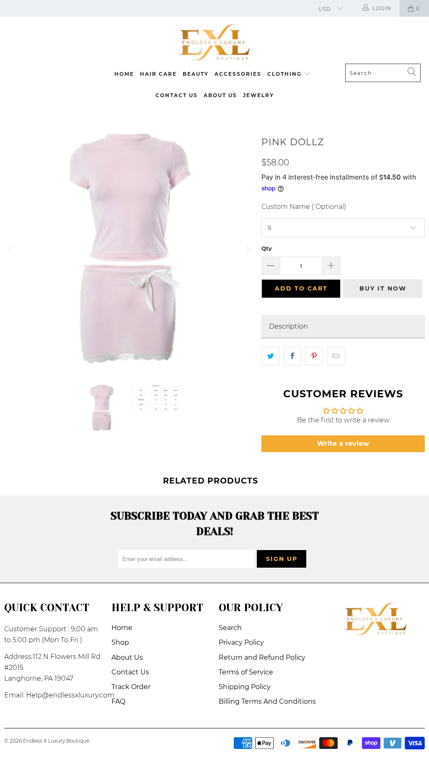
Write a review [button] (343, 444)
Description (288, 326)
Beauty (196, 74)
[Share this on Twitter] (270, 356)
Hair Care (158, 74)
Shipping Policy (245, 687)
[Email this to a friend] (336, 356)
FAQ (118, 701)
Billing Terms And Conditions (267, 701)
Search (230, 628)
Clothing (285, 74)
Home (124, 74)
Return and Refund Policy (262, 657)
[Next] (246, 249)
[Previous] (10, 249)
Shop (120, 642)
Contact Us (176, 95)
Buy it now (382, 288)
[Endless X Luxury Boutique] (214, 42)
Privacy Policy (241, 642)
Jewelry (258, 95)
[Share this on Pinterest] (314, 356)
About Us (220, 95)
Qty (266, 248)
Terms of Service (246, 672)
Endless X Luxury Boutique (56, 741)
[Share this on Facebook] (292, 356)
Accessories (237, 74)
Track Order (130, 687)
